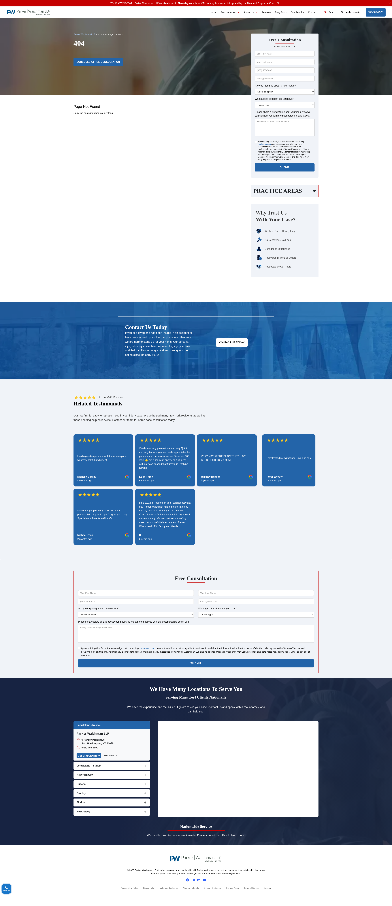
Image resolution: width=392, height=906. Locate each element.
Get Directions (87, 755)
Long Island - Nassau (89, 725)
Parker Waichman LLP (84, 34)
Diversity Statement (212, 888)
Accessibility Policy (129, 888)
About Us (249, 12)
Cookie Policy (149, 888)
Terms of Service (251, 888)
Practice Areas (228, 12)
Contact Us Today (232, 342)
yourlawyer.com (264, 144)
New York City (85, 775)
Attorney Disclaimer (169, 888)
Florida (81, 802)
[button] (330, 12)
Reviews (266, 12)
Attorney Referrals (191, 888)
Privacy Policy (232, 888)
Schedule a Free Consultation (98, 62)
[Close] (389, 3)
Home (213, 12)
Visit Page (109, 755)
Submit (284, 167)
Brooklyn (82, 793)
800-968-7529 (375, 12)
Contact (312, 12)
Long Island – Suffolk (89, 765)
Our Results (297, 12)
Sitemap (267, 888)
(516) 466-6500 (89, 747)
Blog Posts (280, 12)
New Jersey (83, 811)
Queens (81, 784)
